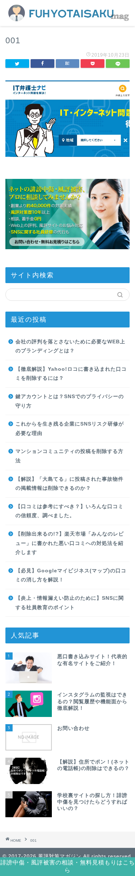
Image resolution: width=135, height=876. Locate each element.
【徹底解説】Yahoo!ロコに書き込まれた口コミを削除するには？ (71, 373)
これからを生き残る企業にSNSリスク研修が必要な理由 (69, 428)
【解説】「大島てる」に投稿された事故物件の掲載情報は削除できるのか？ (69, 483)
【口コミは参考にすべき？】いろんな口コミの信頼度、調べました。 (69, 511)
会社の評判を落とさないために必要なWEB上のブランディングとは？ (70, 346)
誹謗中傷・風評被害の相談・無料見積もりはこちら (67, 866)
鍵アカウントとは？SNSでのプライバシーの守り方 (69, 401)
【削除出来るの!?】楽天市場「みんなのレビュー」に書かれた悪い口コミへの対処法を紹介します (69, 543)
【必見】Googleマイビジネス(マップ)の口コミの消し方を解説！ (70, 575)
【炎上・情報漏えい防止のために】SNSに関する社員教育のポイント (69, 602)
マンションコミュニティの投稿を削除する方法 (69, 456)
